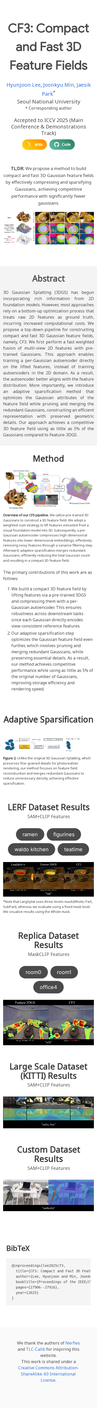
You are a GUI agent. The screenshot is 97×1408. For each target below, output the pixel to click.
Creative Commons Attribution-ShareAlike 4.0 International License (48, 1374)
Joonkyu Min (58, 84)
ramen (30, 834)
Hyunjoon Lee (23, 84)
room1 (64, 972)
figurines (63, 834)
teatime (73, 849)
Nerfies (72, 1343)
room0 (33, 972)
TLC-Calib (35, 1349)
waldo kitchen (31, 849)
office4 (48, 987)
